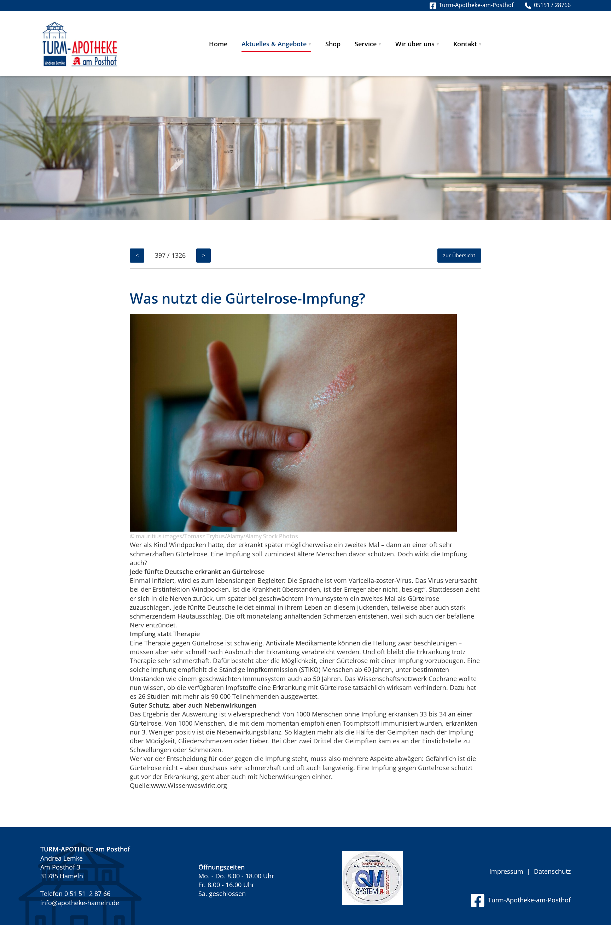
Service (366, 44)
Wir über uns (415, 44)
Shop (333, 44)
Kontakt (465, 44)
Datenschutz (552, 871)
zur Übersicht (459, 255)
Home (218, 44)
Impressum (506, 871)
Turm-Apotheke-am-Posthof (527, 900)
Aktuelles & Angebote (274, 44)
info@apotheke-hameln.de (79, 902)
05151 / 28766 (551, 5)
